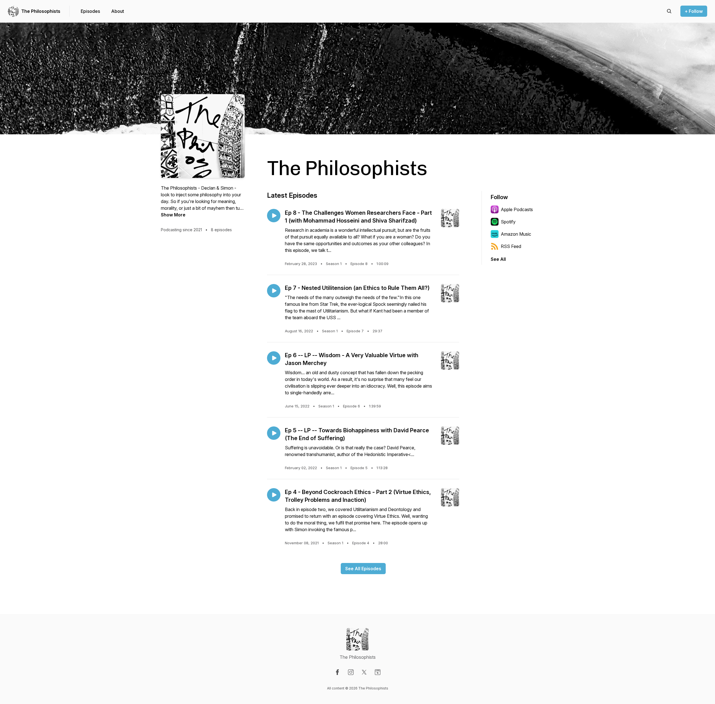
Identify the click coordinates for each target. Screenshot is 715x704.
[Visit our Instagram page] (351, 672)
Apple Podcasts (517, 209)
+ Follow (694, 11)
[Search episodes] (669, 11)
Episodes (90, 11)
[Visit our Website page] (377, 672)
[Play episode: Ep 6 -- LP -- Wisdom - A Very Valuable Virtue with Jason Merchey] (273, 358)
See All (498, 259)
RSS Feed (511, 246)
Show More (173, 215)
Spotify (508, 222)
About (117, 11)
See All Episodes (363, 568)
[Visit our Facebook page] (337, 672)
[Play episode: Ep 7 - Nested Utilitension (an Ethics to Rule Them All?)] (273, 290)
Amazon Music (516, 234)
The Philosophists (40, 11)
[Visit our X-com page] (364, 672)
